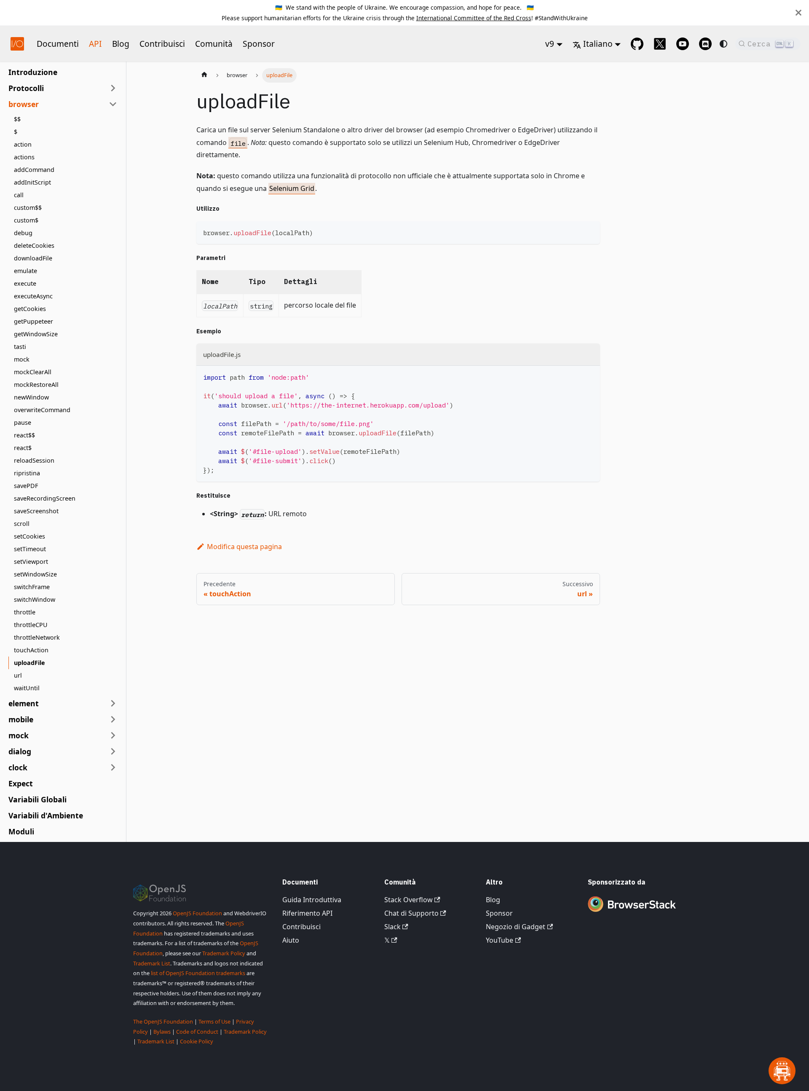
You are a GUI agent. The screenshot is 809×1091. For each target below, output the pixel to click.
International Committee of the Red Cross (473, 18)
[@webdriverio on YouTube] (682, 44)
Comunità (214, 43)
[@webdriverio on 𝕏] (659, 44)
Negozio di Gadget (515, 926)
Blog (120, 43)
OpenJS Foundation (197, 913)
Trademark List (151, 963)
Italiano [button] (598, 43)
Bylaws (162, 1031)
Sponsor (259, 43)
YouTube (499, 940)
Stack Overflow (408, 899)
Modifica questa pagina (244, 546)
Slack (392, 926)
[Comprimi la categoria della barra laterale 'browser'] (113, 104)
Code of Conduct (197, 1031)
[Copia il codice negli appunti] (590, 232)
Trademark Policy (223, 953)
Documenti (58, 43)
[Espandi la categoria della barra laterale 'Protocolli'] (113, 88)
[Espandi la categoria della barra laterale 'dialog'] (113, 751)
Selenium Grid (291, 188)
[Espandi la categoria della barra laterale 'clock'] (113, 767)
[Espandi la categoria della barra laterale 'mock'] (113, 735)
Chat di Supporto (411, 913)
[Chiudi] (798, 12)
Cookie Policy (196, 1041)
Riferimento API (307, 913)
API (95, 43)
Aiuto (290, 940)
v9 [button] (549, 43)
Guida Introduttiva (311, 899)
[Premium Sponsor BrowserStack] (632, 912)
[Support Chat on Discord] (705, 44)
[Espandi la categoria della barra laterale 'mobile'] (113, 719)
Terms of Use (214, 1021)
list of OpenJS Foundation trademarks (198, 973)
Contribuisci (162, 43)
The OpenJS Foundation (163, 1021)
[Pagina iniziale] (204, 75)
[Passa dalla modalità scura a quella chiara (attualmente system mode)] (723, 44)
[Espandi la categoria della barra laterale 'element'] (113, 703)
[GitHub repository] (637, 44)
